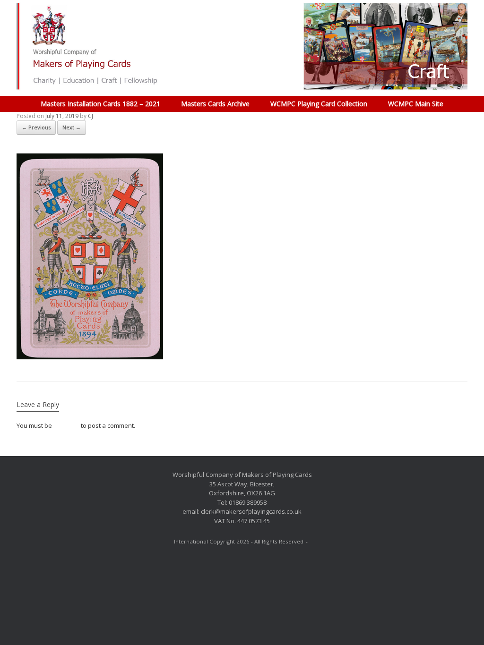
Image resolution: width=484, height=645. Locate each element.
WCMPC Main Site (415, 103)
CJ (90, 116)
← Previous (36, 127)
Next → (71, 127)
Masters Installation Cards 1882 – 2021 (100, 103)
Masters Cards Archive (215, 103)
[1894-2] (90, 356)
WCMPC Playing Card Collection (318, 103)
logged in (66, 425)
